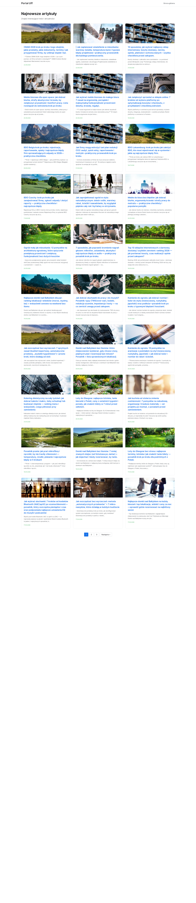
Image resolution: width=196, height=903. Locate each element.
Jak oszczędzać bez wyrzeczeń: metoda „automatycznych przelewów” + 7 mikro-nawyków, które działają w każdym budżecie (97, 504)
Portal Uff (27, 3)
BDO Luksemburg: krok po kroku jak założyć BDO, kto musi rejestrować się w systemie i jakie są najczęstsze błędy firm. (149, 150)
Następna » (105, 535)
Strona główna (169, 3)
